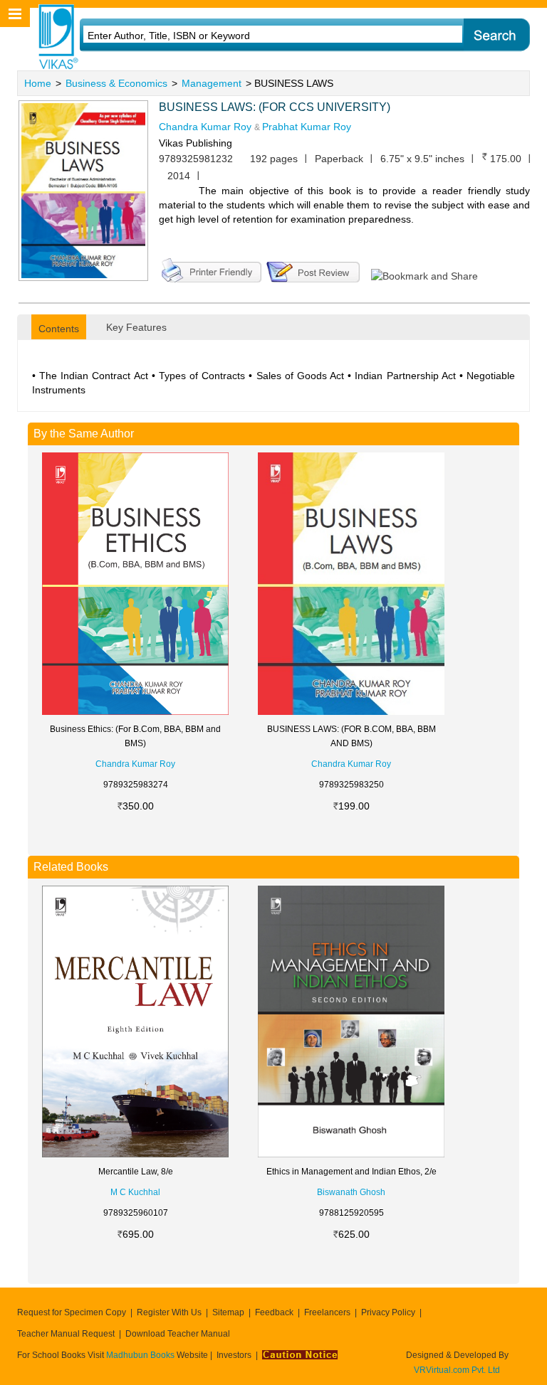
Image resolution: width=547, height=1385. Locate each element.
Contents (58, 328)
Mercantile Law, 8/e (135, 1172)
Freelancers (327, 1312)
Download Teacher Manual (177, 1334)
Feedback (274, 1312)
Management (211, 83)
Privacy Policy (388, 1312)
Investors (234, 1355)
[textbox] (253, 35)
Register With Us (169, 1312)
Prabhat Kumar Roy (306, 126)
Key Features (136, 327)
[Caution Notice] (300, 1355)
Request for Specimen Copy (71, 1312)
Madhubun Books (141, 1355)
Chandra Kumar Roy (205, 126)
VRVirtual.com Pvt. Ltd (457, 1370)
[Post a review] (313, 269)
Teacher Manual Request (66, 1334)
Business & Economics (116, 83)
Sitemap (228, 1312)
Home (37, 83)
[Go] (496, 35)
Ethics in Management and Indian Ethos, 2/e (351, 1172)
